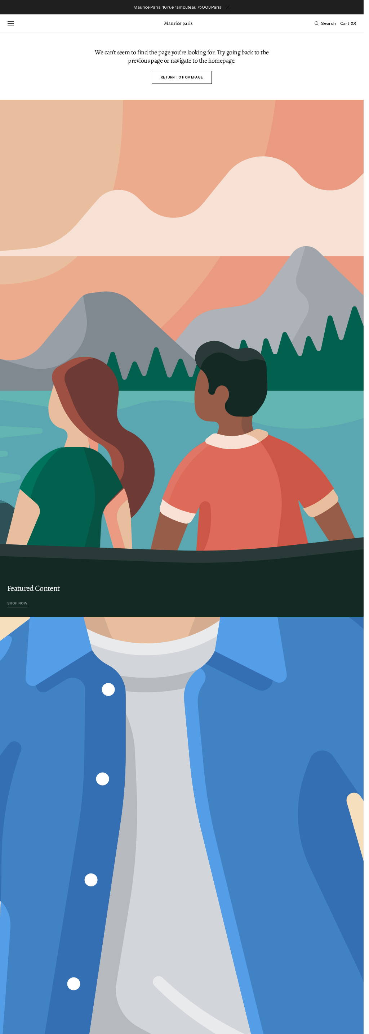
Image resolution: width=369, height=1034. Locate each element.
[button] (11, 23)
